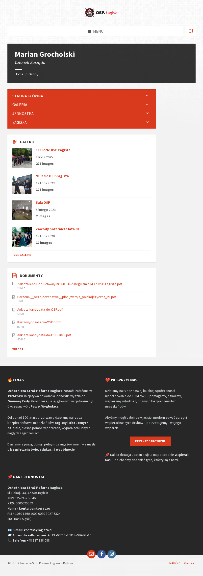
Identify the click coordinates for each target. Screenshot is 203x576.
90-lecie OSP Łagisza (52, 176)
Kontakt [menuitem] (190, 563)
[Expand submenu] (147, 96)
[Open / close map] (191, 31)
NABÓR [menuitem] (174, 563)
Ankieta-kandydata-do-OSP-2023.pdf (44, 335)
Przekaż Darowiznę (150, 441)
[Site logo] (101, 16)
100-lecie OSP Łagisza (53, 150)
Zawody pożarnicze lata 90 (57, 229)
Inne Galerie (21, 255)
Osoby (33, 74)
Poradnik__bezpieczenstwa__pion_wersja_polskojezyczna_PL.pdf (66, 297)
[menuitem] (81, 96)
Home (19, 74)
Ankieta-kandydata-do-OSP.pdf (40, 309)
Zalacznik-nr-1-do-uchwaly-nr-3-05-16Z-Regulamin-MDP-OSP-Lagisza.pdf (69, 284)
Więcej (17, 349)
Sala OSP (43, 202)
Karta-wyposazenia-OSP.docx (39, 322)
